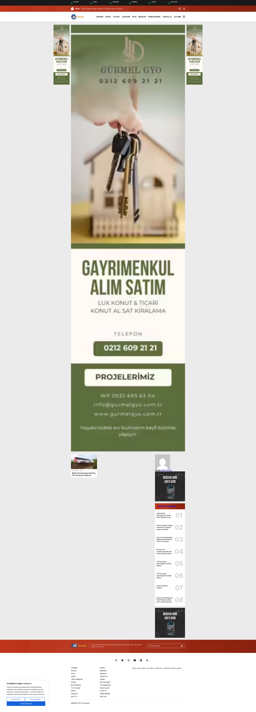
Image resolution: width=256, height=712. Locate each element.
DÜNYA (108, 17)
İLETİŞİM (177, 17)
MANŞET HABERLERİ (167, 506)
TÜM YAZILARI (166, 470)
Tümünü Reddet (34, 699)
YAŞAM (102, 679)
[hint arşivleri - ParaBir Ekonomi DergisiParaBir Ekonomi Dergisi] (78, 17)
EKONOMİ (126, 17)
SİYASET (116, 17)
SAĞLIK (73, 676)
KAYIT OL (74, 696)
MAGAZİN (142, 17)
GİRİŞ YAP (103, 696)
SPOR (134, 17)
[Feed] (147, 660)
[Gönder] (182, 646)
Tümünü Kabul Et (26, 704)
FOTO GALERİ (75, 688)
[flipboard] (141, 660)
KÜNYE (73, 691)
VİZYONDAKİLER (105, 685)
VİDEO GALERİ (104, 688)
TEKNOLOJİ (167, 17)
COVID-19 (103, 691)
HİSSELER (74, 694)
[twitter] (122, 660)
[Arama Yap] (179, 8)
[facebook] (116, 660)
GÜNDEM (99, 17)
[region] (26, 694)
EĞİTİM (73, 682)
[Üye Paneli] (183, 8)
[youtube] (135, 660)
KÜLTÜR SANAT (105, 682)
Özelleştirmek (15, 699)
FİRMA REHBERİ (154, 17)
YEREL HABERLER (77, 679)
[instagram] (128, 660)
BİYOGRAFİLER (76, 685)
